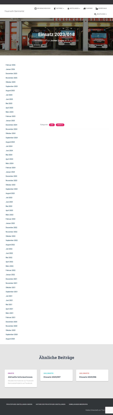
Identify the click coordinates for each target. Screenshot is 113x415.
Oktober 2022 (10, 236)
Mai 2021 (9, 304)
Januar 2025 (10, 121)
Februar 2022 (10, 270)
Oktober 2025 (10, 82)
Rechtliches (101, 14)
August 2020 (10, 339)
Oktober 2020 (10, 330)
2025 (45, 373)
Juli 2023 (9, 197)
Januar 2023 (10, 223)
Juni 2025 (9, 99)
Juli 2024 (9, 146)
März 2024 (9, 163)
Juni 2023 (9, 202)
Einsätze (60, 124)
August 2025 (10, 90)
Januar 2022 (10, 275)
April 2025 (9, 108)
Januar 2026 (10, 69)
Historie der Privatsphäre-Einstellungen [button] (50, 404)
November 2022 (11, 232)
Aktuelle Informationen (20, 377)
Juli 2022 (9, 249)
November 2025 (11, 78)
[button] (63, 8)
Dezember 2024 (11, 125)
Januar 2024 (10, 172)
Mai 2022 (9, 257)
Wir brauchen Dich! (43, 8)
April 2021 (9, 309)
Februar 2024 (10, 168)
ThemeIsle (104, 410)
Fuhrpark (89, 8)
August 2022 (10, 245)
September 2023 (12, 189)
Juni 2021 (9, 300)
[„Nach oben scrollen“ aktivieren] (108, 410)
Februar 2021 (10, 317)
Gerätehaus (102, 8)
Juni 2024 (9, 150)
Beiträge (59, 8)
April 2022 (9, 262)
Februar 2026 (10, 65)
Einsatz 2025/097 (52, 377)
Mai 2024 (9, 155)
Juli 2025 (9, 95)
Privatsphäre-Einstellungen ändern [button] (19, 404)
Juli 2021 (9, 296)
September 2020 (12, 334)
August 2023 (10, 193)
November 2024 (11, 129)
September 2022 (12, 240)
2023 (52, 124)
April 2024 (9, 159)
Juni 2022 (9, 253)
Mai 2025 (9, 103)
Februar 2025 (10, 116)
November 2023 (11, 180)
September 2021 (12, 292)
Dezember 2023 (11, 176)
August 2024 (10, 142)
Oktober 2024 (10, 133)
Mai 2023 (9, 206)
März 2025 (9, 112)
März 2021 (9, 313)
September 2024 (12, 138)
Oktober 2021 (10, 287)
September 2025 (12, 86)
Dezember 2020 (11, 322)
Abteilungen (74, 8)
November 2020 (11, 326)
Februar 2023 (10, 219)
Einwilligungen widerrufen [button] (78, 404)
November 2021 (11, 283)
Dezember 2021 (11, 279)
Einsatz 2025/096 (87, 377)
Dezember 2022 (11, 227)
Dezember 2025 (11, 73)
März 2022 (9, 266)
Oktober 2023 (10, 185)
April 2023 (9, 210)
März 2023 (9, 215)
